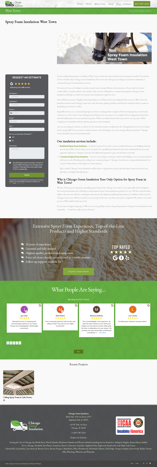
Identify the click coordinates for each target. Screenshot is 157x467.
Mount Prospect (56, 448)
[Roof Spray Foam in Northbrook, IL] (58, 382)
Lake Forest (130, 445)
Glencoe (64, 445)
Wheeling (71, 452)
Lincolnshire (20, 448)
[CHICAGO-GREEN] (14, 4)
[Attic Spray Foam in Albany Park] (98, 382)
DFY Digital (38, 463)
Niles (75, 448)
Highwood (102, 445)
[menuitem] (80, 4)
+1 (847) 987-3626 (78, 432)
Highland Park (91, 445)
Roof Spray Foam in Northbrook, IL (58, 397)
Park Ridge (110, 448)
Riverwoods (134, 448)
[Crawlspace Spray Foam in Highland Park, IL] (18, 382)
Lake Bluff (121, 445)
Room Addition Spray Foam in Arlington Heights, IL (135, 399)
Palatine (101, 448)
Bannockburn (135, 442)
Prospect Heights (122, 448)
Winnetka (90, 452)
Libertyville (10, 448)
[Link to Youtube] (150, 463)
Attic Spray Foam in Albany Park (96, 397)
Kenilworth (111, 445)
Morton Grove (43, 448)
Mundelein (68, 448)
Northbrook (83, 448)
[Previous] (6, 382)
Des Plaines (47, 445)
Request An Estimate (78, 437)
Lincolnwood (31, 448)
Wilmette (79, 452)
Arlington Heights (122, 442)
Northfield (93, 448)
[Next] (150, 382)
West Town (12, 10)
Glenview (72, 445)
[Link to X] (143, 463)
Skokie (142, 448)
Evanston (56, 445)
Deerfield (38, 445)
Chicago (30, 445)
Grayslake (80, 445)
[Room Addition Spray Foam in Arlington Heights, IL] (138, 382)
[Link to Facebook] (146, 463)
